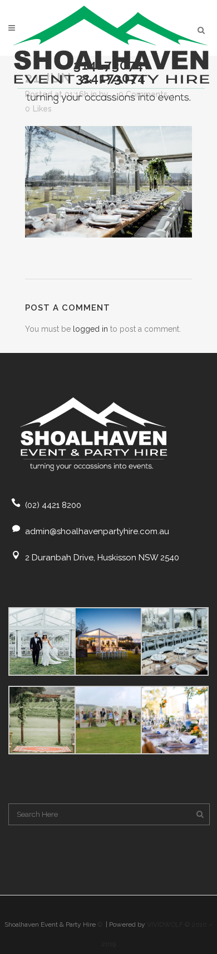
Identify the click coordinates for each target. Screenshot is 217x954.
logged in (90, 329)
